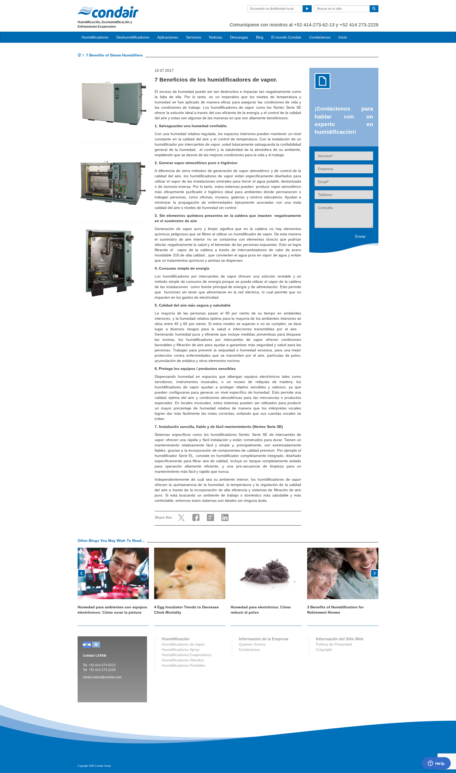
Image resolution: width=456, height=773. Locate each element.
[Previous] (82, 573)
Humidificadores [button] (95, 37)
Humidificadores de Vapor (183, 644)
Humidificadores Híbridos (183, 660)
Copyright (324, 649)
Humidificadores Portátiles (183, 665)
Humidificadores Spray (181, 649)
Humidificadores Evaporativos (186, 655)
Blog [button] (259, 37)
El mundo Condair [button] (286, 37)
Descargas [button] (239, 37)
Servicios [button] (193, 37)
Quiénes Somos (252, 644)
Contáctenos (319, 37)
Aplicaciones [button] (167, 37)
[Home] (79, 55)
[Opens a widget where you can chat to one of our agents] (436, 763)
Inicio (342, 37)
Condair (108, 12)
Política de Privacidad (334, 644)
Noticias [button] (215, 37)
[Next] (374, 573)
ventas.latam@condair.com (102, 677)
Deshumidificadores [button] (132, 37)
